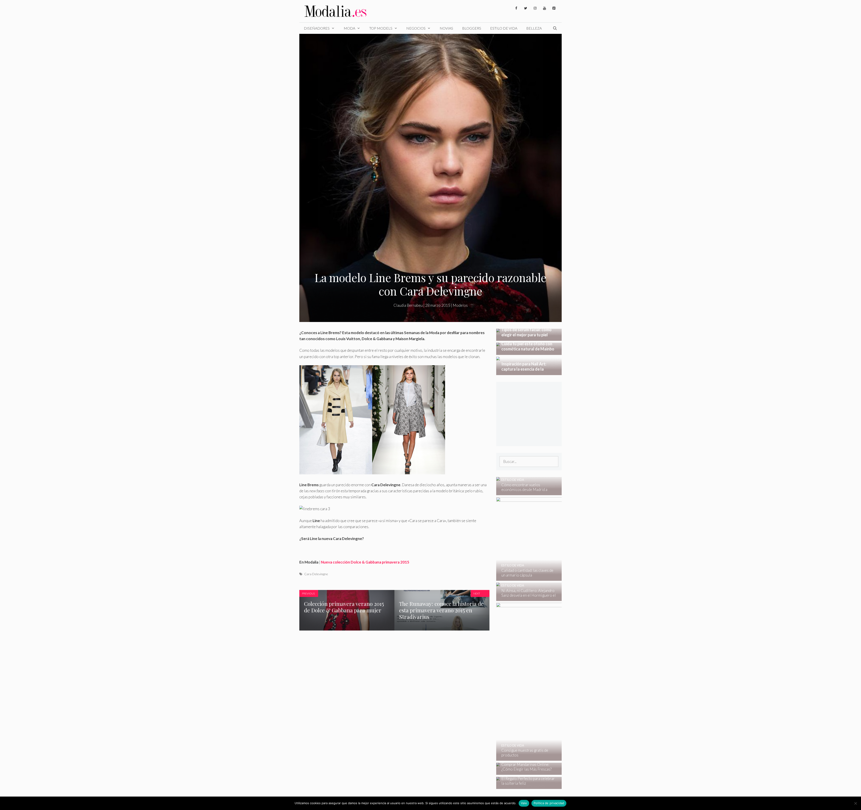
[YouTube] (544, 8)
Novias (446, 28)
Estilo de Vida (503, 28)
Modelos (460, 305)
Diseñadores (317, 28)
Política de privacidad (549, 803)
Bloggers (471, 28)
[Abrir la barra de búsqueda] (555, 28)
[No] (855, 803)
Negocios (416, 28)
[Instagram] (535, 8)
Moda (349, 28)
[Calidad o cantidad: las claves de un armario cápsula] (559, 577)
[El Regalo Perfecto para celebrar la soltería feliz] (526, 786)
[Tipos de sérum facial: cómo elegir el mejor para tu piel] (529, 337)
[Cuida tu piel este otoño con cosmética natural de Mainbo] (529, 352)
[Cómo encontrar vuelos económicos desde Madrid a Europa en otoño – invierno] (526, 492)
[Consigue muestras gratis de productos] (559, 757)
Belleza (534, 28)
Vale (524, 803)
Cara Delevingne (316, 574)
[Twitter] (525, 8)
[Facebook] (516, 8)
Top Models (380, 28)
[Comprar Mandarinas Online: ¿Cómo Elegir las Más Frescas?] (526, 771)
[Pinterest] (554, 8)
